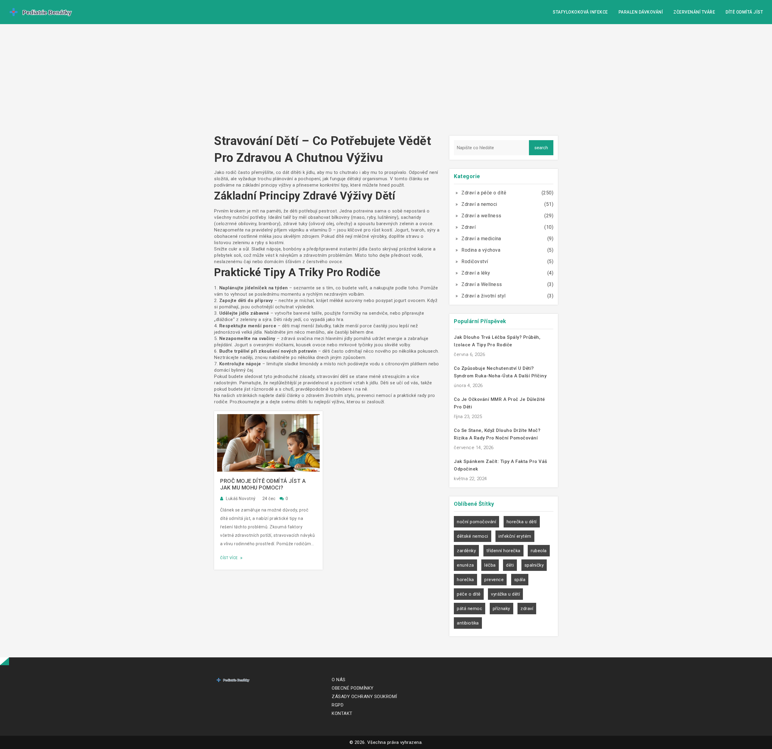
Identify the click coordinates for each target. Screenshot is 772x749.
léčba (490, 565)
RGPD (337, 705)
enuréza (465, 565)
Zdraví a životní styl (483, 296)
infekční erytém (514, 536)
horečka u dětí (522, 521)
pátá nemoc (469, 608)
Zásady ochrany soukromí (364, 696)
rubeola (539, 550)
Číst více (229, 558)
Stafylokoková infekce (580, 12)
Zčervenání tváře (694, 12)
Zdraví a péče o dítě (483, 193)
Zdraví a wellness (481, 216)
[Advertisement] (386, 81)
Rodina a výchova (480, 250)
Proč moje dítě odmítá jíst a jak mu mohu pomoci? (263, 484)
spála (520, 579)
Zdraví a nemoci (479, 204)
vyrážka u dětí (505, 594)
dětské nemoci (472, 536)
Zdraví (468, 227)
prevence (494, 579)
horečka (465, 579)
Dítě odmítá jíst (744, 12)
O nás (339, 679)
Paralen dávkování (641, 12)
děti (510, 565)
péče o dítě (469, 594)
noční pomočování (476, 521)
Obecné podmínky (353, 688)
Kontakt (342, 713)
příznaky (501, 608)
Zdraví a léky (475, 273)
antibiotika (468, 623)
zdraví (526, 608)
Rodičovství (474, 261)
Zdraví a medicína (481, 238)
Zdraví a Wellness (481, 284)
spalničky (534, 565)
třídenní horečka (503, 550)
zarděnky (466, 550)
